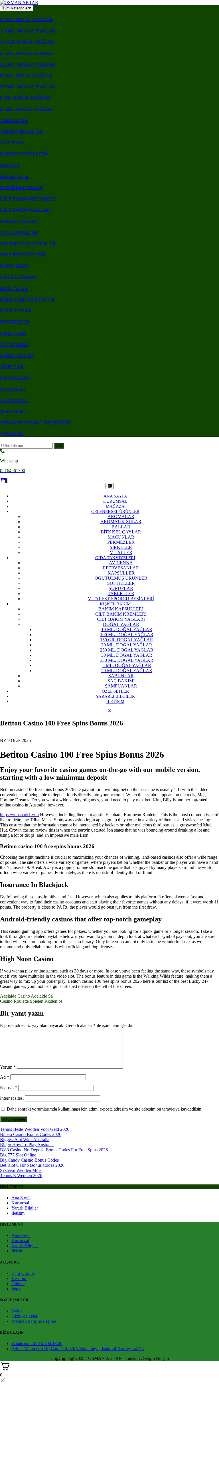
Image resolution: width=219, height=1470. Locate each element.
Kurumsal (20, 1202)
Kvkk (16, 1311)
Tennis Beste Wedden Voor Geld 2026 (34, 1129)
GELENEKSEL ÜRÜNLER (28, 243)
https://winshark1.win (19, 814)
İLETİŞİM (115, 701)
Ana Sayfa (21, 1197)
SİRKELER (12, 367)
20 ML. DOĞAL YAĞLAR (26, 53)
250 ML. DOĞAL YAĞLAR (27, 64)
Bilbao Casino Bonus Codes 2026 (30, 1134)
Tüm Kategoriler (15, 8)
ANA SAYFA (115, 496)
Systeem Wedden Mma (21, 1170)
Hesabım (19, 1278)
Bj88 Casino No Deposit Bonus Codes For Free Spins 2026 (54, 1149)
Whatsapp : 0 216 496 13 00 (36, 1343)
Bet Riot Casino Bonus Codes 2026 (32, 1165)
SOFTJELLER (15, 378)
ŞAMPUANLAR (16, 355)
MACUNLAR (14, 288)
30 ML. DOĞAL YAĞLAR (26, 75)
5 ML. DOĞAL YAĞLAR (25, 98)
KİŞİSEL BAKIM (17, 277)
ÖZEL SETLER (16, 310)
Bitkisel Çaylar (14, 176)
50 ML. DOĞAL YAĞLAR (26, 109)
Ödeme (18, 1283)
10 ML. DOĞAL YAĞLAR (26, 19)
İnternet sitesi (12, 1098)
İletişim (18, 1213)
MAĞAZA (115, 506)
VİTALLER (12, 434)
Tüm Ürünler (13, 411)
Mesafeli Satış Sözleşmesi (34, 1321)
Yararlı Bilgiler (24, 1208)
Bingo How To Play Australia (27, 1144)
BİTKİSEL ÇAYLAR (21, 187)
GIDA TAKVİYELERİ (23, 254)
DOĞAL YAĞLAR (18, 221)
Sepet (16, 1288)
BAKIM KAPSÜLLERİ (23, 153)
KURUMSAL (115, 501)
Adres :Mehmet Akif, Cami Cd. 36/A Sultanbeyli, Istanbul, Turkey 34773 (77, 1348)
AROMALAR (14, 120)
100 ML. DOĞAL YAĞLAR (27, 31)
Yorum (8, 1067)
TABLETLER (14, 400)
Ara (59, 446)
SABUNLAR (13, 333)
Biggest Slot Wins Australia (24, 1139)
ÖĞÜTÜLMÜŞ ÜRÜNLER (27, 299)
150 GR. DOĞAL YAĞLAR (27, 42)
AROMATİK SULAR (21, 131)
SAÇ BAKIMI (14, 344)
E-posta (8, 1087)
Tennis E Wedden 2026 (21, 1175)
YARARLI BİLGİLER (115, 696)
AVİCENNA (12, 142)
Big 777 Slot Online (18, 1154)
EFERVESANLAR (19, 232)
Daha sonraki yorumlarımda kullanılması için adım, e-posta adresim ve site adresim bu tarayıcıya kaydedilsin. (104, 1109)
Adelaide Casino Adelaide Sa (26, 996)
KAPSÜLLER (14, 266)
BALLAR (10, 165)
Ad (4, 1077)
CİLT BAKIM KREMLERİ (27, 199)
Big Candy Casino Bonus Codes (29, 1160)
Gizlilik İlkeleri (24, 1316)
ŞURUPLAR (13, 389)
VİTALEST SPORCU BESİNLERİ (35, 422)
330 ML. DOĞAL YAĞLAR (27, 86)
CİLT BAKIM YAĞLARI (25, 210)
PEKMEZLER (15, 322)
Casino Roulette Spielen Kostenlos (31, 1001)
